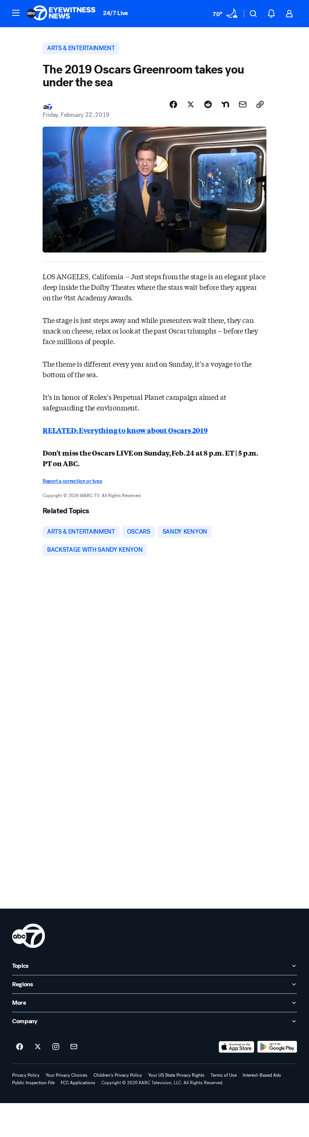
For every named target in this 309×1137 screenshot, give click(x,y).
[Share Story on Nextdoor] (225, 104)
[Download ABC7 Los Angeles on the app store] (237, 1047)
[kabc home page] (28, 936)
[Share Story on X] (190, 104)
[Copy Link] (260, 104)
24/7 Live (115, 13)
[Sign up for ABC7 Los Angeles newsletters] (73, 1046)
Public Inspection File (33, 1082)
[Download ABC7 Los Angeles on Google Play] (277, 1047)
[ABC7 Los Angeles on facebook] (19, 1046)
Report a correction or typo (72, 481)
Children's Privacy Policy (117, 1075)
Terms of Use (224, 1075)
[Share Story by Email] (242, 104)
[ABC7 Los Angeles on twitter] (37, 1046)
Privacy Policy (26, 1075)
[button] (16, 12)
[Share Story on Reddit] (208, 104)
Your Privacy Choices (66, 1075)
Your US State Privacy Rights (176, 1075)
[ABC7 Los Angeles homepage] (61, 13)
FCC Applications (78, 1082)
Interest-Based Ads (262, 1075)
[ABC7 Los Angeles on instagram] (55, 1046)
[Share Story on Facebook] (173, 104)
